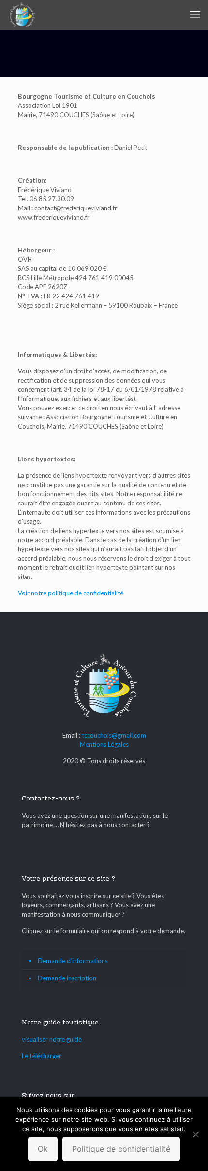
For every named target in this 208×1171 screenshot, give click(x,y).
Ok (43, 1149)
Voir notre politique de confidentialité (70, 593)
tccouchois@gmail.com (114, 735)
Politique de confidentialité (121, 1149)
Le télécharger (41, 1056)
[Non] (196, 1134)
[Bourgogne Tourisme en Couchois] (21, 14)
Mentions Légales (104, 744)
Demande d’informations (73, 960)
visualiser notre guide (52, 1039)
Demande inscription (67, 978)
